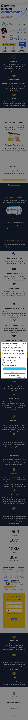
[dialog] (14, 360)
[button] (14, 375)
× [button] (25, 343)
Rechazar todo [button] (14, 372)
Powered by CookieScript (21, 377)
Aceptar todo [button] (14, 368)
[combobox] (23, 343)
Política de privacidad (20, 354)
